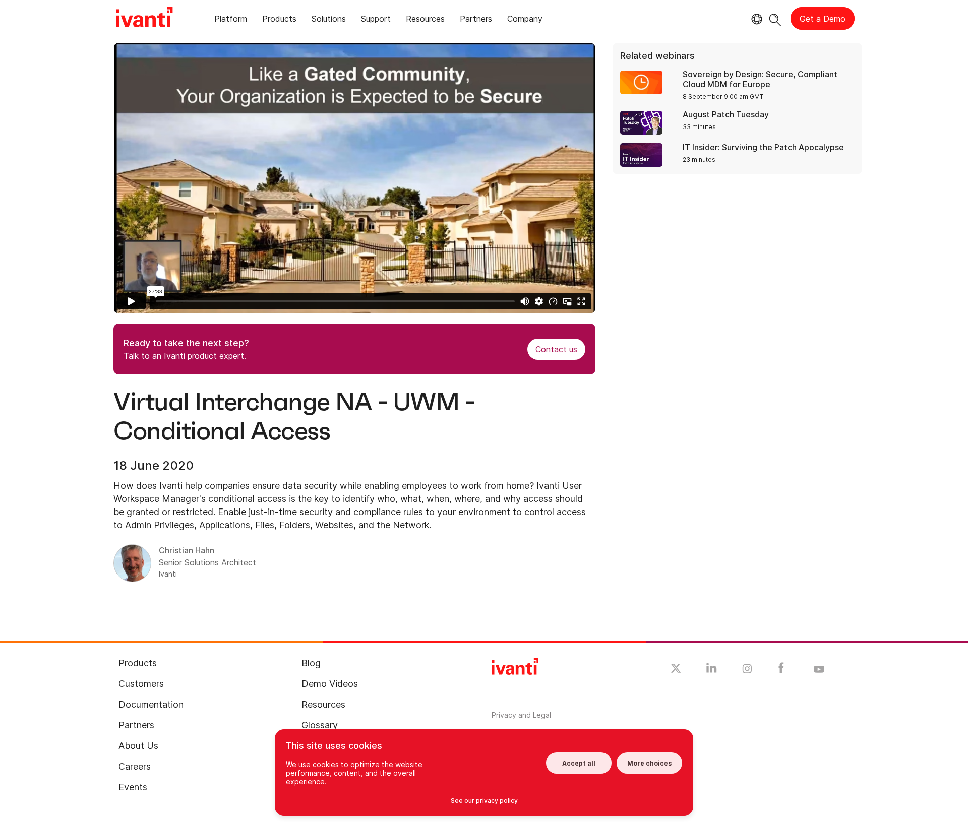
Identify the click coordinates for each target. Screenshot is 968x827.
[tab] (231, 20)
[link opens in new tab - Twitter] (676, 670)
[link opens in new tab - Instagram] (747, 670)
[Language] (755, 19)
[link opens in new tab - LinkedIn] (711, 670)
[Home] (144, 18)
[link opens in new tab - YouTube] (819, 670)
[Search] (775, 18)
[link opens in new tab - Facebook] (781, 670)
